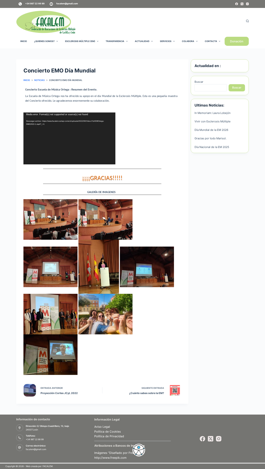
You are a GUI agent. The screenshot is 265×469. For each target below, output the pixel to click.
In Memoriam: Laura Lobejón (213, 113)
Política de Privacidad (109, 436)
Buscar (199, 81)
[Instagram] (247, 4)
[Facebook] (236, 4)
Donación (236, 41)
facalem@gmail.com (36, 449)
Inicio (23, 41)
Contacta (211, 41)
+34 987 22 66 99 (35, 439)
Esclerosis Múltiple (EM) (80, 41)
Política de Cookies (107, 431)
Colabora (188, 41)
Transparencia (115, 41)
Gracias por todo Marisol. (210, 138)
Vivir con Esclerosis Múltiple (213, 121)
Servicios (165, 41)
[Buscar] (247, 21)
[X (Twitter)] (242, 4)
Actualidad (142, 41)
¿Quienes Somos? (44, 41)
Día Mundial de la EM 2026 (211, 130)
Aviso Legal (102, 426)
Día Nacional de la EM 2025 (212, 147)
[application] (69, 138)
